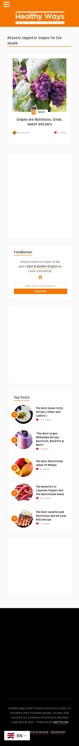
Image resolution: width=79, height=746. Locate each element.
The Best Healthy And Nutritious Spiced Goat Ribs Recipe (51, 515)
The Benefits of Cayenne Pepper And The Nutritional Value (50, 490)
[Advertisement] (39, 193)
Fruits (41, 112)
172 (41, 419)
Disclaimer (58, 732)
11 (40, 523)
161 (41, 498)
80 (40, 469)
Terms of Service (37, 732)
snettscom (23, 132)
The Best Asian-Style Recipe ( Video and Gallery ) (49, 412)
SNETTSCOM (60, 722)
